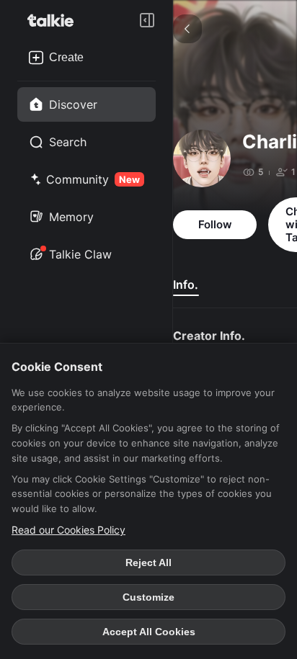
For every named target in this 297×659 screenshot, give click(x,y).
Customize (148, 597)
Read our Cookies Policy (68, 530)
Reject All (148, 562)
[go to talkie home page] (54, 20)
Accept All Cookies (148, 631)
